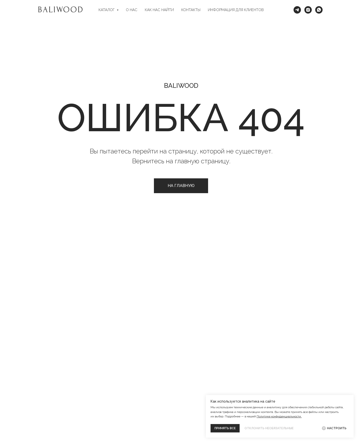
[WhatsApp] (319, 10)
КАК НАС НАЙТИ (159, 10)
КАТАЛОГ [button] (107, 10)
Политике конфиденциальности (279, 416)
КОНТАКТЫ (190, 10)
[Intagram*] (308, 10)
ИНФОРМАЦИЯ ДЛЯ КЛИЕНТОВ (236, 10)
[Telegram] (297, 10)
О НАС (131, 10)
